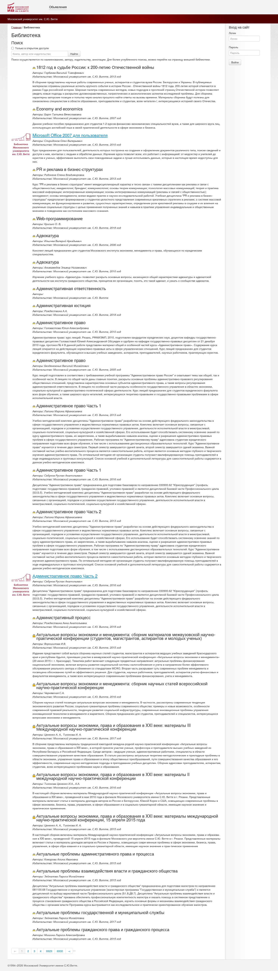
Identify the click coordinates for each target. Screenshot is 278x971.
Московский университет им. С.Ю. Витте (33, 19)
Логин (232, 33)
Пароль (233, 47)
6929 (49, 951)
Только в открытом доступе (32, 48)
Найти (74, 54)
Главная (16, 27)
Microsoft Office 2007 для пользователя (70, 135)
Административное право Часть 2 (65, 576)
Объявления (58, 7)
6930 (60, 951)
